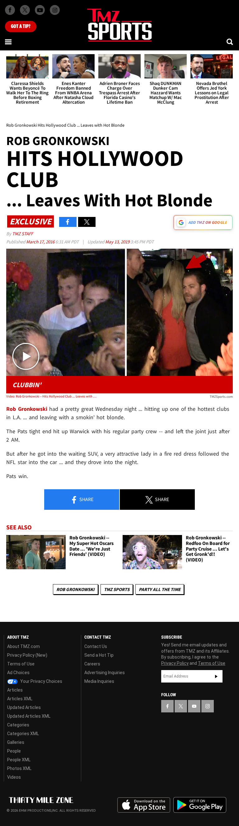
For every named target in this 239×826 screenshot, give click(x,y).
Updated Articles (24, 707)
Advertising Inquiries (104, 672)
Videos (14, 777)
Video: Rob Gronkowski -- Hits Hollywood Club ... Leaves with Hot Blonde (51, 396)
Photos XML (19, 768)
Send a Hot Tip (99, 655)
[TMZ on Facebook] (10, 10)
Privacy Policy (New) (27, 655)
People (14, 751)
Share (85, 499)
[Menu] (8, 41)
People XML (18, 759)
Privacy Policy (175, 663)
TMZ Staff (22, 234)
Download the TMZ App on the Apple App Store (143, 805)
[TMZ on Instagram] (55, 10)
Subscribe (216, 676)
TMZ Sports (116, 589)
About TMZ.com (23, 646)
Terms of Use (21, 663)
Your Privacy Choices (40, 681)
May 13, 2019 (117, 242)
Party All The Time (159, 589)
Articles (15, 690)
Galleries (15, 742)
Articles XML (19, 698)
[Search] (230, 41)
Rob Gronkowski (75, 589)
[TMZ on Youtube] (40, 10)
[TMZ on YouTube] (194, 706)
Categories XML (23, 733)
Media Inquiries (99, 681)
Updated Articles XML (28, 716)
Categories (18, 724)
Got (20, 26)
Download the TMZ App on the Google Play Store (199, 805)
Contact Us (95, 646)
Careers (92, 663)
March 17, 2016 (40, 242)
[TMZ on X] (25, 10)
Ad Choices (18, 672)
